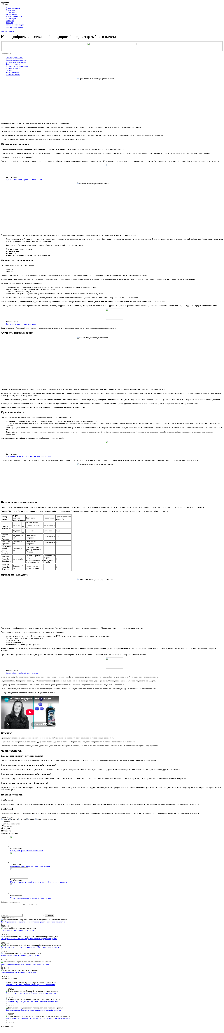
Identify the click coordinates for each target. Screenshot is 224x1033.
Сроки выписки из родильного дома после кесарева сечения (25, 964)
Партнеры (10, 21)
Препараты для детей (14, 68)
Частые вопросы (12, 72)
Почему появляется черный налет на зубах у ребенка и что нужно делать (39, 882)
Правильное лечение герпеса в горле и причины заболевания (30, 985)
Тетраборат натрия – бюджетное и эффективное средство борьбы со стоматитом (33, 922)
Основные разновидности (16, 60)
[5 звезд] (38, 819)
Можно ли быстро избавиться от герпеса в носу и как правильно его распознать (38, 1018)
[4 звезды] (30, 819)
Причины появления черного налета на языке (24, 180)
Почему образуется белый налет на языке (22, 673)
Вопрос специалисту (14, 16)
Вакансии (9, 23)
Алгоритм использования (16, 62)
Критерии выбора (13, 64)
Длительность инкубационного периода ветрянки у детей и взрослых (33, 1010)
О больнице (10, 10)
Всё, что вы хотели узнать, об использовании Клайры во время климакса (30, 947)
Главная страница (13, 8)
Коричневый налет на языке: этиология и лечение (30, 866)
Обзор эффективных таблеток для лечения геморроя (31, 898)
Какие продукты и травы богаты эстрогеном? (19, 972)
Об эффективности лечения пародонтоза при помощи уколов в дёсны (29, 939)
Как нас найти (11, 14)
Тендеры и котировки (14, 27)
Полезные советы (13, 75)
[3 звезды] (22, 819)
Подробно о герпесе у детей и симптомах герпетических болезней (32, 1002)
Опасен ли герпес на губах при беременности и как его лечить (31, 993)
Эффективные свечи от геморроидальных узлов (20, 955)
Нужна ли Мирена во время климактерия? (18, 930)
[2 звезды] (13, 819)
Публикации (11, 19)
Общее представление (14, 58)
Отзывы (9, 70)
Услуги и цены (11, 12)
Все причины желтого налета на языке (21, 324)
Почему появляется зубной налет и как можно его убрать (28, 456)
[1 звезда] (5, 819)
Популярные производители (17, 66)
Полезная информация (15, 25)
